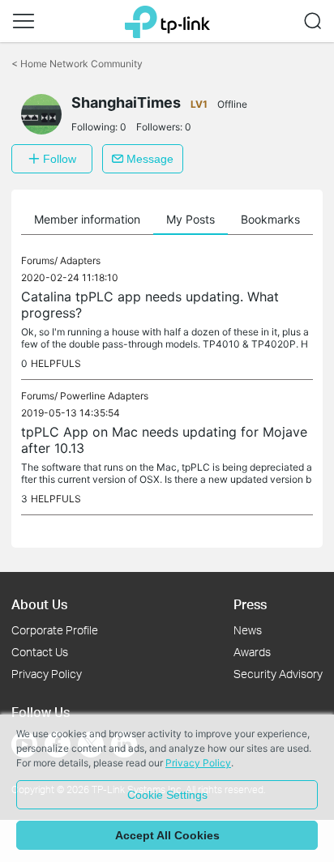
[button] (23, 21)
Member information (87, 219)
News (247, 630)
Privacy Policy (46, 674)
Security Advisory (278, 674)
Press (250, 603)
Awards (252, 652)
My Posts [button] (190, 219)
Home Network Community (77, 64)
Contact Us (39, 652)
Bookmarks (270, 219)
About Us (39, 603)
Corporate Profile (54, 630)
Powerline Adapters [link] (104, 396)
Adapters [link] (80, 260)
